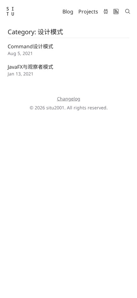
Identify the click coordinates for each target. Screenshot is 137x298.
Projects (88, 11)
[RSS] (116, 11)
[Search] (128, 11)
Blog (67, 11)
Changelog (68, 99)
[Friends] (105, 11)
